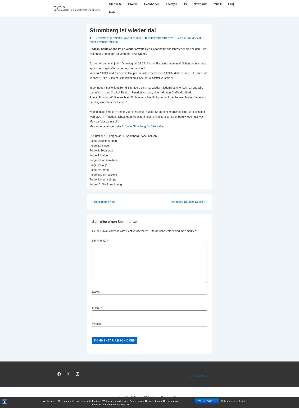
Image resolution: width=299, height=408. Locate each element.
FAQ (231, 4)
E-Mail (96, 307)
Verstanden (206, 401)
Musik (218, 4)
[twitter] (68, 374)
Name (96, 292)
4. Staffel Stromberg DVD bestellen (143, 126)
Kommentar (100, 240)
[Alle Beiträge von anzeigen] (91, 38)
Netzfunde (200, 4)
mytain (59, 7)
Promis (133, 4)
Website (97, 323)
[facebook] (59, 374)
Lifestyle (171, 4)
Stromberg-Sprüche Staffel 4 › (188, 201)
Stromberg (111, 42)
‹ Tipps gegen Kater (104, 201)
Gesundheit (151, 4)
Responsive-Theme (198, 376)
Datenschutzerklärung (233, 401)
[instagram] (77, 374)
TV (185, 4)
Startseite (115, 4)
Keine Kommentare (191, 38)
